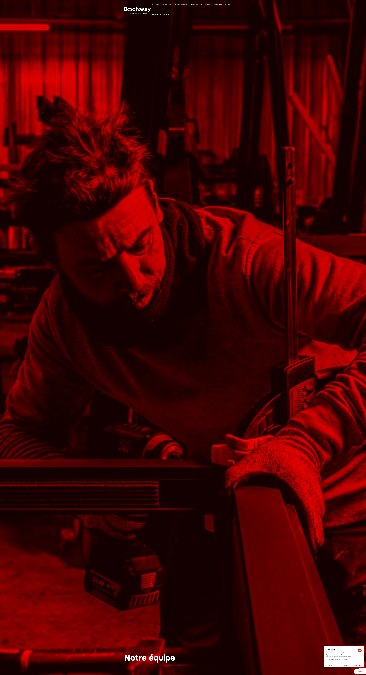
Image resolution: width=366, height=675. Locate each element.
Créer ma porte (196, 5)
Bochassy (155, 5)
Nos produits (166, 5)
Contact (227, 5)
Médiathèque (156, 14)
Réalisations (218, 5)
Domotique (208, 5)
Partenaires (167, 14)
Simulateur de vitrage (181, 5)
